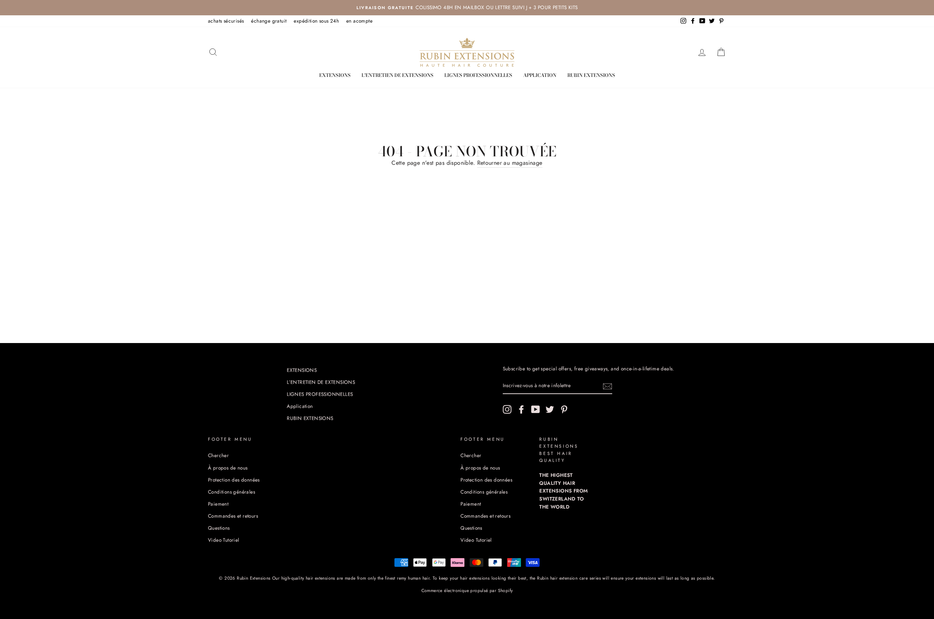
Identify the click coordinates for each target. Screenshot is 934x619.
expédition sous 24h (316, 20)
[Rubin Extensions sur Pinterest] (564, 409)
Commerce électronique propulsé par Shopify (467, 590)
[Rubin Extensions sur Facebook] (521, 409)
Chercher (218, 455)
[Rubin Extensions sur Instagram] (507, 409)
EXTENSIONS (335, 75)
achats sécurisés (226, 20)
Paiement (218, 503)
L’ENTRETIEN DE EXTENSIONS (397, 75)
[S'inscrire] (607, 386)
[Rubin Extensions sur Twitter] (549, 409)
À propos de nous (227, 467)
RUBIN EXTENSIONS (591, 75)
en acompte (359, 20)
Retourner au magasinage (510, 163)
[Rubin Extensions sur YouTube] (535, 409)
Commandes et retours (233, 515)
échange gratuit (268, 20)
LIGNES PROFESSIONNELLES (478, 75)
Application (539, 75)
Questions (219, 528)
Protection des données (234, 479)
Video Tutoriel (223, 540)
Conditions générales (231, 491)
